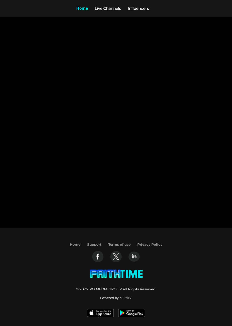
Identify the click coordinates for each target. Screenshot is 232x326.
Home (75, 244)
